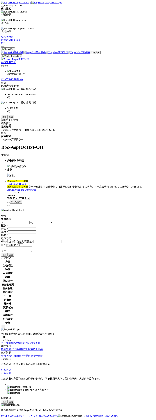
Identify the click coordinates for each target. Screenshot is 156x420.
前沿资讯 (25, 343)
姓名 (4, 228)
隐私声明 (16, 343)
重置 (4, 117)
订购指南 (28, 349)
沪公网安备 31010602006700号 (42, 416)
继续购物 (18, 79)
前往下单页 (7, 79)
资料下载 (6, 355)
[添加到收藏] (8, 202)
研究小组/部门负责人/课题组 (17, 241)
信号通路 (25, 355)
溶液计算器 (36, 355)
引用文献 (16, 355)
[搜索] (2, 6)
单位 (4, 232)
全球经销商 (17, 349)
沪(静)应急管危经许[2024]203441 (101, 416)
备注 (3, 251)
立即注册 (95, 52)
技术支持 (38, 349)
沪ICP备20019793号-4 (12, 416)
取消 (4, 255)
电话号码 (7, 238)
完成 (11, 117)
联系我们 (6, 349)
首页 (8, 369)
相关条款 (35, 343)
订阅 (3, 369)
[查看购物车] (2, 46)
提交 (11, 255)
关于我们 (6, 343)
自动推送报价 (9, 244)
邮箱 (4, 235)
